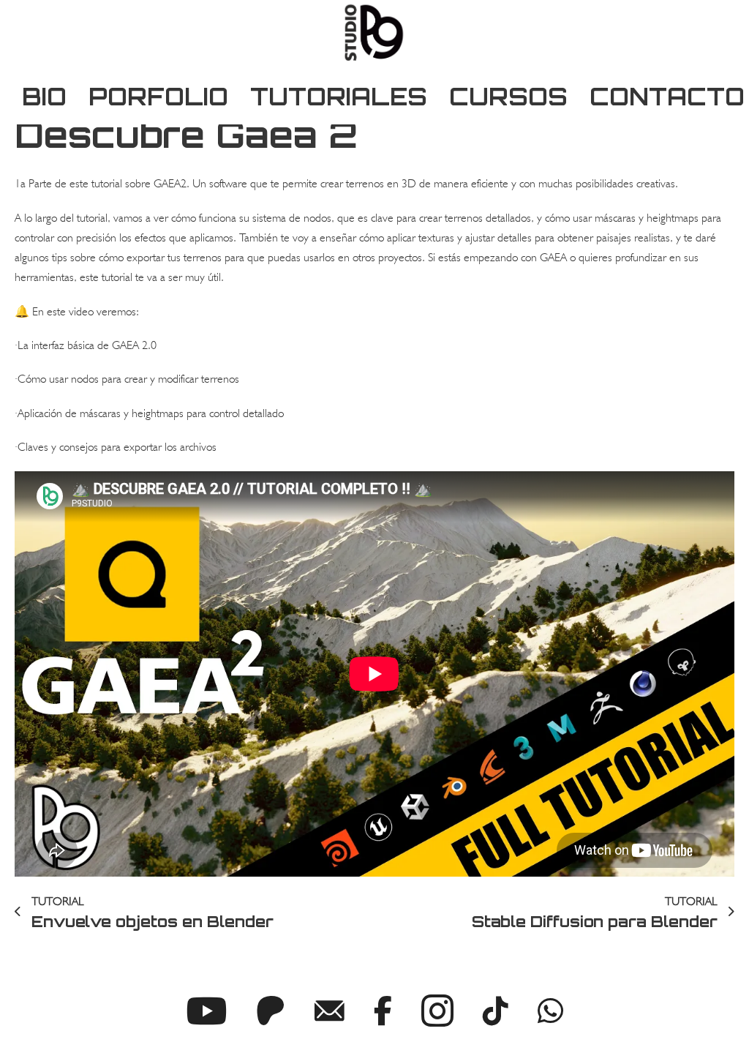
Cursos (508, 96)
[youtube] (206, 1011)
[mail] (329, 1011)
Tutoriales (338, 96)
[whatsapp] (550, 1010)
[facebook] (383, 1010)
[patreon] (270, 1010)
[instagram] (437, 1011)
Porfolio (158, 96)
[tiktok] (495, 1010)
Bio (44, 96)
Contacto (667, 96)
